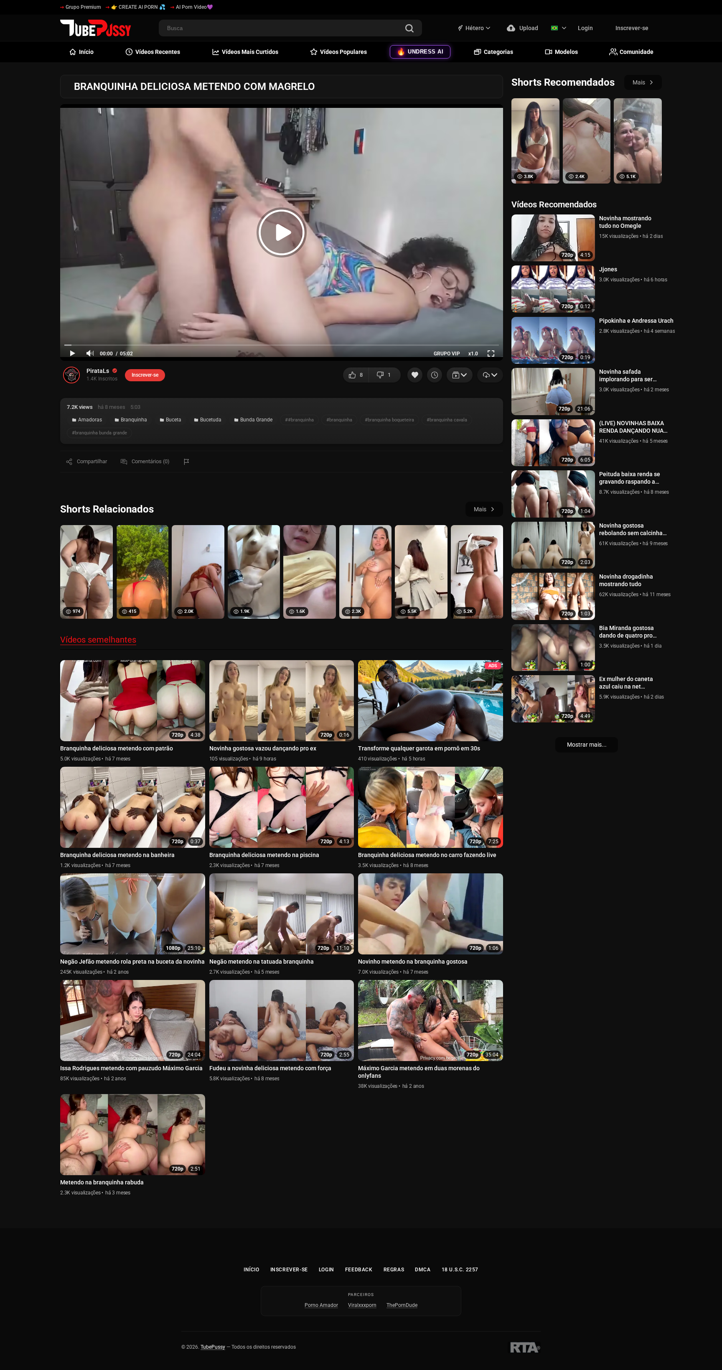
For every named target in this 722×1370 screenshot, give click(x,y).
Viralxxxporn (362, 1305)
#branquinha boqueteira (389, 420)
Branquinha (134, 420)
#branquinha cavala (447, 420)
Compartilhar (92, 461)
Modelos (566, 51)
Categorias (498, 51)
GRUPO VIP (447, 354)
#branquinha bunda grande (99, 433)
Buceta (173, 420)
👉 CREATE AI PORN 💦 (138, 7)
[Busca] (409, 29)
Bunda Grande (256, 420)
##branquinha (299, 420)
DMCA (422, 1270)
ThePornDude (401, 1305)
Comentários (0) (151, 461)
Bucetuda (210, 420)
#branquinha (339, 420)
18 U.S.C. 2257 (460, 1270)
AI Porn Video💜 (194, 7)
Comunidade (636, 51)
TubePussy (213, 1347)
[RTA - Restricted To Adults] (524, 1347)
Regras (394, 1270)
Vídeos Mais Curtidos (250, 51)
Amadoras (90, 420)
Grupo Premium (83, 7)
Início (251, 1270)
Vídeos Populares (343, 51)
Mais (480, 509)
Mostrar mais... (587, 744)
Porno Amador (321, 1305)
